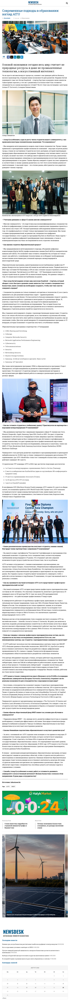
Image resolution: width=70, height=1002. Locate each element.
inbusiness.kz (15, 782)
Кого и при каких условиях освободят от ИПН (17, 947)
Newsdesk (7, 18)
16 (63, 983)
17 (7, 987)
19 (26, 987)
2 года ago (16, 18)
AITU (7, 786)
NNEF (13, 786)
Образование (26, 18)
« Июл (4, 998)
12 (26, 983)
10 (7, 983)
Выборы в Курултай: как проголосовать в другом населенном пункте (25, 955)
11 (17, 983)
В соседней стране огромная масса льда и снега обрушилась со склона (26, 959)
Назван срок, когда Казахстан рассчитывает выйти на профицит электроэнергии (31, 914)
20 (35, 987)
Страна (9, 912)
